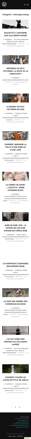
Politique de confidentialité (22, 427)
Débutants (11, 117)
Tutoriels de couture (22, 80)
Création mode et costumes (14, 115)
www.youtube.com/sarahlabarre (21, 423)
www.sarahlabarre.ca (23, 420)
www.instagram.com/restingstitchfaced (18, 425)
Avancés (4, 80)
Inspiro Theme (11, 436)
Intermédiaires (22, 158)
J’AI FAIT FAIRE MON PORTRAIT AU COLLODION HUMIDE (15, 342)
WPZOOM (20, 436)
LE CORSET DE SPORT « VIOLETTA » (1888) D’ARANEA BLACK (15, 187)
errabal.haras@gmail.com (22, 422)
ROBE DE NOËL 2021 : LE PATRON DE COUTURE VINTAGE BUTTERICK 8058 (15, 228)
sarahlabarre (8, 39)
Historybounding (11, 43)
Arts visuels (17, 39)
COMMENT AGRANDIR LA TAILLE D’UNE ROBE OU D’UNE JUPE (15, 147)
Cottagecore (18, 113)
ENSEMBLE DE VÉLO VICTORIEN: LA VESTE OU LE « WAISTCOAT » (15, 71)
